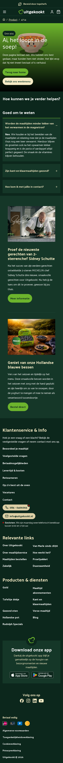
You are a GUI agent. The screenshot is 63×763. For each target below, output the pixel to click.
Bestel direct (18, 406)
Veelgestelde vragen (15, 455)
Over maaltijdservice (15, 552)
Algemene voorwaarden (16, 730)
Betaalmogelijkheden (15, 463)
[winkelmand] (58, 12)
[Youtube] (41, 701)
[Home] (31, 12)
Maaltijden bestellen (15, 559)
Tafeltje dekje (11, 599)
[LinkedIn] (34, 701)
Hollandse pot (11, 617)
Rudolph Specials (13, 624)
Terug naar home (15, 72)
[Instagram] (28, 701)
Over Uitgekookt (12, 545)
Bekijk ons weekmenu (18, 81)
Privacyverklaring (12, 750)
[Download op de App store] (19, 675)
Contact (7, 499)
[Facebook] (21, 701)
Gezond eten (10, 610)
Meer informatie (20, 298)
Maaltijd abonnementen (42, 590)
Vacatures (9, 492)
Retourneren (10, 477)
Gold (5, 587)
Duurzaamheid (41, 565)
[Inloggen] (52, 12)
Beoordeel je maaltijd (15, 448)
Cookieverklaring (12, 744)
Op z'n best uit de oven (16, 485)
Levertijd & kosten (13, 470)
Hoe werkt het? (42, 552)
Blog (35, 617)
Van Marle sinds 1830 (45, 545)
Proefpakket (40, 559)
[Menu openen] (4, 12)
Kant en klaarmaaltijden (42, 601)
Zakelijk (7, 565)
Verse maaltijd (41, 610)
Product (13, 19)
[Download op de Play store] (42, 675)
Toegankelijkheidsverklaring (18, 737)
